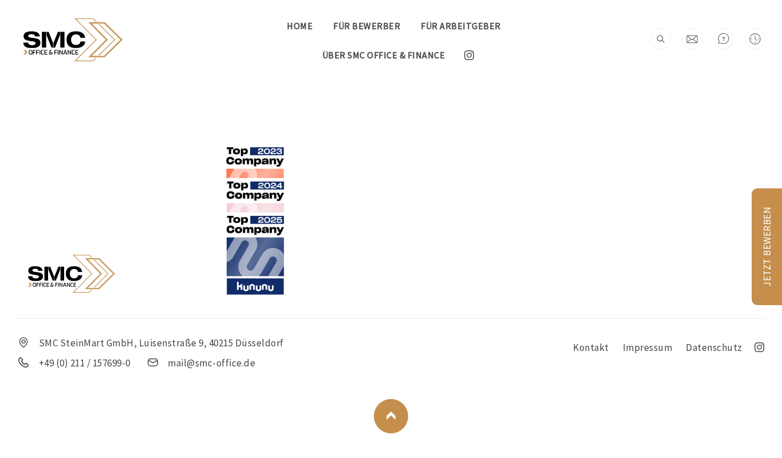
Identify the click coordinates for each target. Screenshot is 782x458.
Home (300, 25)
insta (469, 55)
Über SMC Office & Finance (383, 55)
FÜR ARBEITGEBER (461, 25)
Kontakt (591, 347)
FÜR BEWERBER (366, 25)
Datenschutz (714, 347)
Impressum (648, 347)
